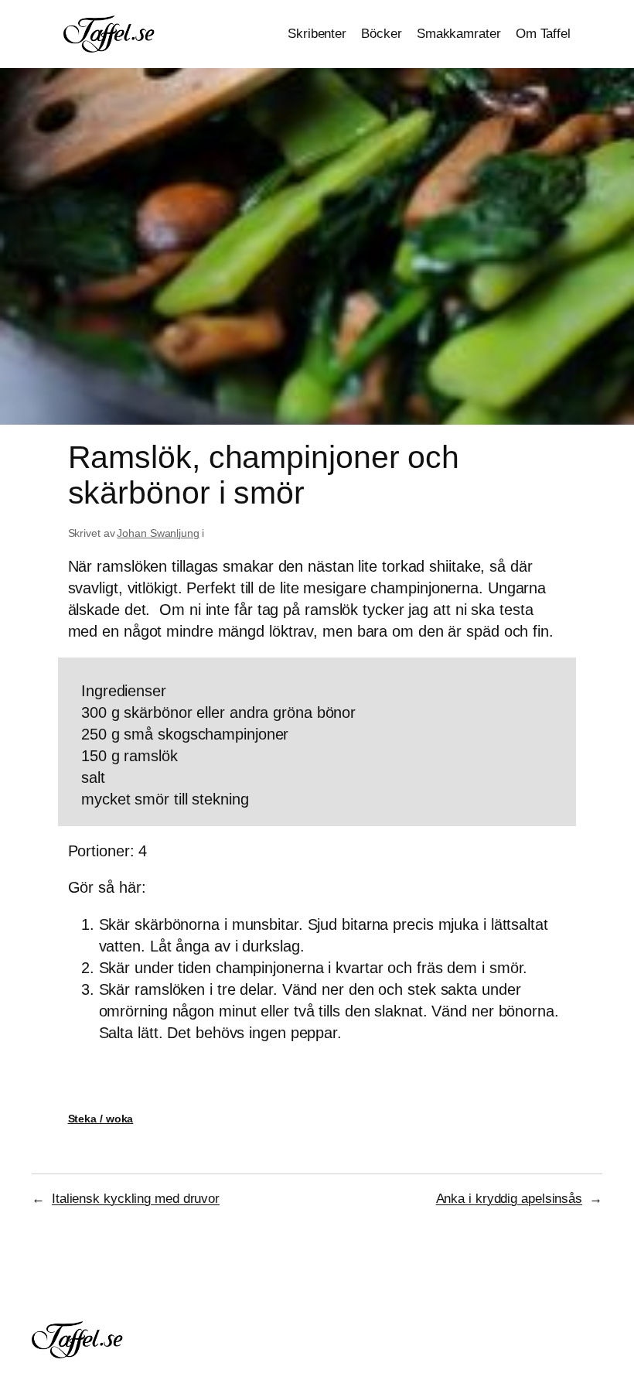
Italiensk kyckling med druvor (136, 1198)
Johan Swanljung (158, 533)
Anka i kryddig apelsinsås (509, 1198)
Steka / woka (101, 1118)
